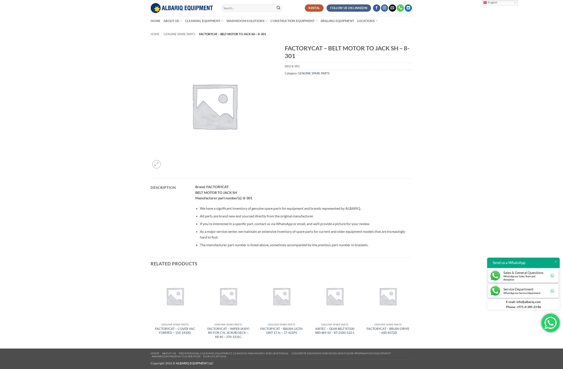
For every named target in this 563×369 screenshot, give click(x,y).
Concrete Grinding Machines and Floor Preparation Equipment (341, 353)
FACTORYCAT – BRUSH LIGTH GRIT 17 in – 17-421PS (281, 331)
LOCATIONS (366, 21)
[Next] (412, 309)
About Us (171, 21)
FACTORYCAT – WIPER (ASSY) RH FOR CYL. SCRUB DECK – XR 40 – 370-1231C (228, 333)
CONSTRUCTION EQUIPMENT (292, 21)
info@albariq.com (528, 302)
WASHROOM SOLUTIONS (246, 21)
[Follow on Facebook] (376, 8)
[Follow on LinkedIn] (408, 8)
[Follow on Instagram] (384, 8)
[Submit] (278, 8)
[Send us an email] (392, 8)
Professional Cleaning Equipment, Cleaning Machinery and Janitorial (234, 353)
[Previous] (151, 309)
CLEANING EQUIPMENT (202, 21)
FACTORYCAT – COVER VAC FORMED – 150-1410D (175, 331)
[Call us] (400, 8)
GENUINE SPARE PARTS (179, 34)
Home (155, 21)
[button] (156, 164)
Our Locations (214, 356)
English (492, 2)
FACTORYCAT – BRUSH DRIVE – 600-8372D (388, 331)
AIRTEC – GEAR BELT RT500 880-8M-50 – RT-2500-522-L (335, 331)
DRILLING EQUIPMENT (337, 21)
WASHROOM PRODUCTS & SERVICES (176, 356)
